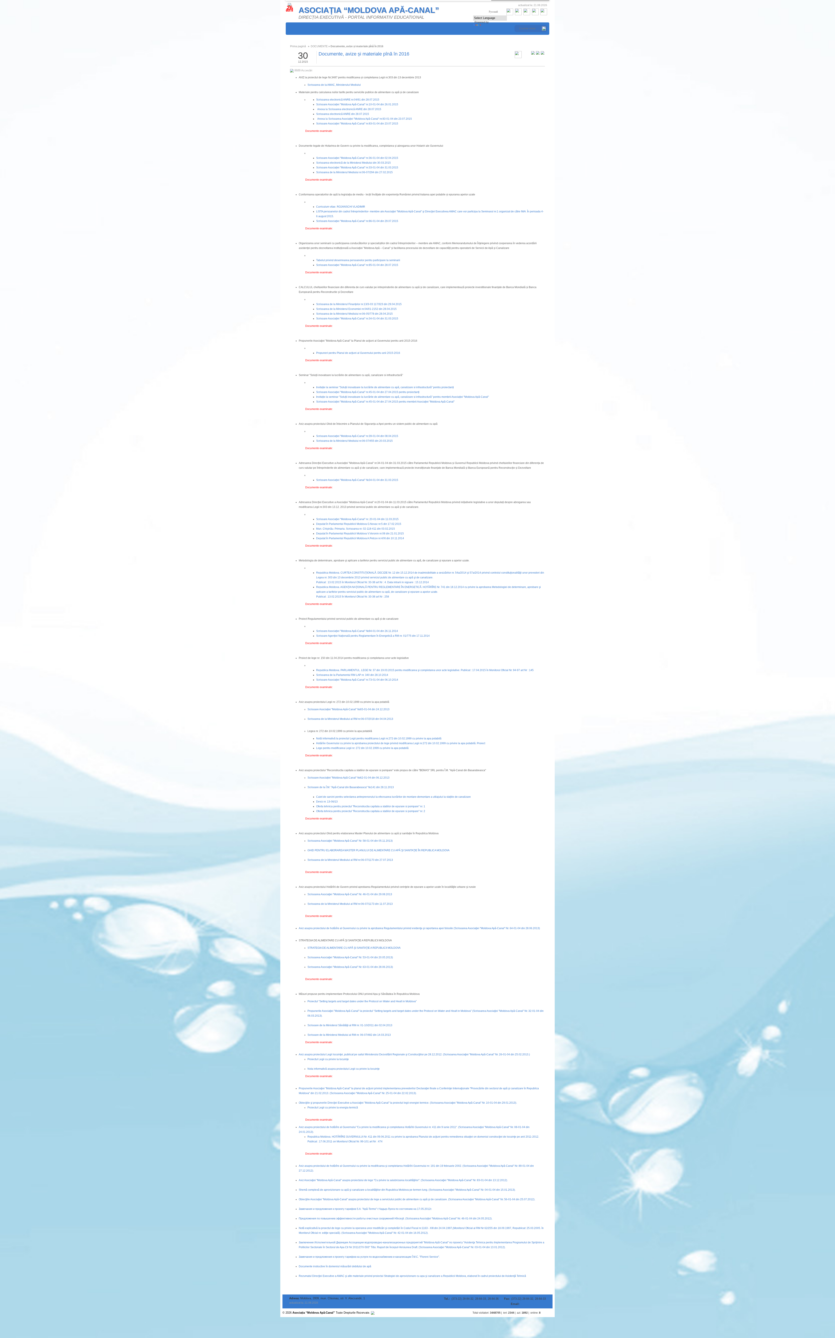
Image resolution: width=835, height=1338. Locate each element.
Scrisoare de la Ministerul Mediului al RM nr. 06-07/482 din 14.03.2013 (349, 1034)
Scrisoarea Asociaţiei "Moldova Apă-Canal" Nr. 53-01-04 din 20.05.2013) (350, 957)
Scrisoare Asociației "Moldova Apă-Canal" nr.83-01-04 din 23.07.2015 (357, 123)
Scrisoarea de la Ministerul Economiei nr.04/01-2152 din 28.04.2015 (356, 309)
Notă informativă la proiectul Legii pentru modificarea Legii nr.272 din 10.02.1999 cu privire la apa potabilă (378, 738)
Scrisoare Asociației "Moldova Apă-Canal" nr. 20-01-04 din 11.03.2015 (357, 519)
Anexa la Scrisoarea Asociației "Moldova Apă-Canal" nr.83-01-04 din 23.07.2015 (364, 118)
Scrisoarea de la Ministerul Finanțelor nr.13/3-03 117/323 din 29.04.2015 (359, 304)
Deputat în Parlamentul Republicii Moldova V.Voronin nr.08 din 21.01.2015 (360, 533)
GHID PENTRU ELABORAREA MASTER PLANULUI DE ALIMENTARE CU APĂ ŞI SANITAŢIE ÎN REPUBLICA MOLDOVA (378, 850)
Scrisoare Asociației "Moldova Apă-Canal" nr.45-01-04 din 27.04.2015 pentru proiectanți (367, 392)
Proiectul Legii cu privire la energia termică (332, 1107)
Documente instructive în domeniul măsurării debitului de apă (335, 1266)
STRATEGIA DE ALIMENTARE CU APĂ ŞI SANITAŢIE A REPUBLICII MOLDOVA (354, 947)
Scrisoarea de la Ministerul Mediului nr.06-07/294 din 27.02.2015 (354, 172)
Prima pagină (298, 46)
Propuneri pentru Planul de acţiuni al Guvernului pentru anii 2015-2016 (358, 352)
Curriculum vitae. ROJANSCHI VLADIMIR (340, 206)
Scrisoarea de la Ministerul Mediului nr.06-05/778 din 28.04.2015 (354, 313)
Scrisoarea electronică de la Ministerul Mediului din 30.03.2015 (353, 162)
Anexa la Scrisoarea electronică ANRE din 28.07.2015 (349, 109)
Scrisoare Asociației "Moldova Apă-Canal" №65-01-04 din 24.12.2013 (348, 709)
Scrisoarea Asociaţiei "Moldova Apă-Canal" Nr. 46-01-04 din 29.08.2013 (349, 894)
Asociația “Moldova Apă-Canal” (369, 10)
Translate (487, 25)
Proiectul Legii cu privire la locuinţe (328, 1059)
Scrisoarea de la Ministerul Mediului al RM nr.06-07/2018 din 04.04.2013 (350, 718)
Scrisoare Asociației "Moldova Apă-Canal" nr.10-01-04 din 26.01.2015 (357, 104)
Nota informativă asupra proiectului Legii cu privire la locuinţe (343, 1068)
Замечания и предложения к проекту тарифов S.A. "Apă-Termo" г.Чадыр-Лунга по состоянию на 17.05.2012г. (365, 1208)
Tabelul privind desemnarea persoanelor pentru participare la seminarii (358, 260)
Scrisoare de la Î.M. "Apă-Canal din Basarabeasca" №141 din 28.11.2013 (350, 787)
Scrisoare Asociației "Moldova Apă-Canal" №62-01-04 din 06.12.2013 (348, 777)
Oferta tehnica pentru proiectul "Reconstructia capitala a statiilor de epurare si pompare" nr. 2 (370, 811)
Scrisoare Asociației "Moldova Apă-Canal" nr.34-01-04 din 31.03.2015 (357, 318)
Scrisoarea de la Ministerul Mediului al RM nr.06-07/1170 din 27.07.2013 (350, 859)
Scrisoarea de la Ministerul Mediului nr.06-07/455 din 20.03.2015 (354, 440)
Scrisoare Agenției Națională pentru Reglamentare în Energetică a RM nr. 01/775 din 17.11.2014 (373, 635)
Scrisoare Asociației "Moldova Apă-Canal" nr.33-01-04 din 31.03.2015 (357, 167)
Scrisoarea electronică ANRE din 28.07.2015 (342, 114)
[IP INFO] (372, 1312)
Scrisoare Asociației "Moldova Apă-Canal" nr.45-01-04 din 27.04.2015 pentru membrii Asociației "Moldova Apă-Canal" (385, 401)
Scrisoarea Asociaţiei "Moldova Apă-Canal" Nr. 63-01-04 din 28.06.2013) (350, 967)
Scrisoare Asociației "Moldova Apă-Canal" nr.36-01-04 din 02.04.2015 (357, 157)
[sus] (548, 1312)
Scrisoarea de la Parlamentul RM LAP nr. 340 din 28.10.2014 (352, 675)
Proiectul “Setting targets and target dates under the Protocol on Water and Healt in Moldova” (362, 1001)
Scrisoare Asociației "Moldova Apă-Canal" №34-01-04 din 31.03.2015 (357, 480)
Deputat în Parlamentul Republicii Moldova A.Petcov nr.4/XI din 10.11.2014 (360, 538)
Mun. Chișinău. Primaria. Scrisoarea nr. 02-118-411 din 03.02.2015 (355, 528)
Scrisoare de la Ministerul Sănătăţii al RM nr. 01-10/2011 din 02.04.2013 (349, 1025)
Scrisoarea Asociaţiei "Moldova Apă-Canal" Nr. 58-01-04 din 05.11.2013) (350, 840)
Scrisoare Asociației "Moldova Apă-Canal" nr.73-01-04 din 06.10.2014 (357, 679)
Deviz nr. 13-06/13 (327, 801)
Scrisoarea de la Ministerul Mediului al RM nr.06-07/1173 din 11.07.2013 (350, 903)
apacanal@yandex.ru (533, 1304)
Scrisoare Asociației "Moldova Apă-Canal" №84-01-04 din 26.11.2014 (357, 631)
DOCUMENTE (319, 46)
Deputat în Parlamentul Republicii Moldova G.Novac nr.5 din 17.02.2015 (358, 523)
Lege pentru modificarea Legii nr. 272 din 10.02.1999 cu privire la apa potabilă (362, 748)
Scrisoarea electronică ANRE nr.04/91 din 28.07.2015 (347, 99)
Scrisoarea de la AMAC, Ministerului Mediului (334, 84)
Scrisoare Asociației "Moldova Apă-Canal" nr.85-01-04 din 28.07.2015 (357, 265)
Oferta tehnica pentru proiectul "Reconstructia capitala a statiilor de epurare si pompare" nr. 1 (370, 806)
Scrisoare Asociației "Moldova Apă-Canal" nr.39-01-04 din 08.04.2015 (357, 436)
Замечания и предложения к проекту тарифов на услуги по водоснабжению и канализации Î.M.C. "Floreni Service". (369, 1256)
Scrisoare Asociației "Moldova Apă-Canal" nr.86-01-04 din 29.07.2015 (357, 221)
